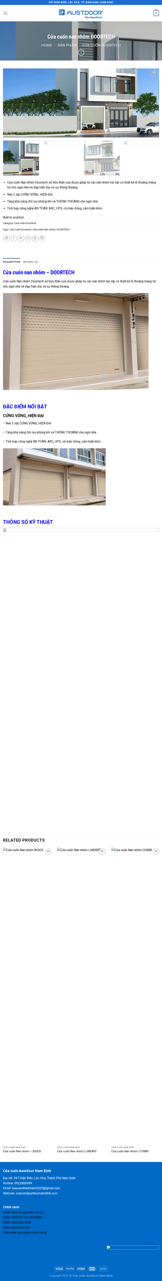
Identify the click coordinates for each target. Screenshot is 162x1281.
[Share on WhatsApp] (6, 238)
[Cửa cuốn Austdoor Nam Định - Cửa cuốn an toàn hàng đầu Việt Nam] (81, 13)
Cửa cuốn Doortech (101, 45)
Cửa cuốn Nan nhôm (44, 229)
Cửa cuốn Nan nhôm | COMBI (130, 1151)
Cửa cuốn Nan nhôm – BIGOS (22, 1151)
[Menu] (5, 13)
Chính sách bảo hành (17, 1222)
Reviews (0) (30, 261)
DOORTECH (63, 229)
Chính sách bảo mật (16, 1227)
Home (46, 45)
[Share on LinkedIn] (42, 238)
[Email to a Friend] (28, 238)
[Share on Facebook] (13, 238)
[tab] (11, 262)
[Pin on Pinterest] (35, 238)
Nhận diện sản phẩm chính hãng (24, 1232)
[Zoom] (8, 132)
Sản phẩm (67, 45)
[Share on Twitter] (21, 238)
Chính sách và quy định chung (23, 1212)
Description (11, 261)
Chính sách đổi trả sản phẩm (22, 1217)
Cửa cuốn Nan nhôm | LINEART (77, 1151)
